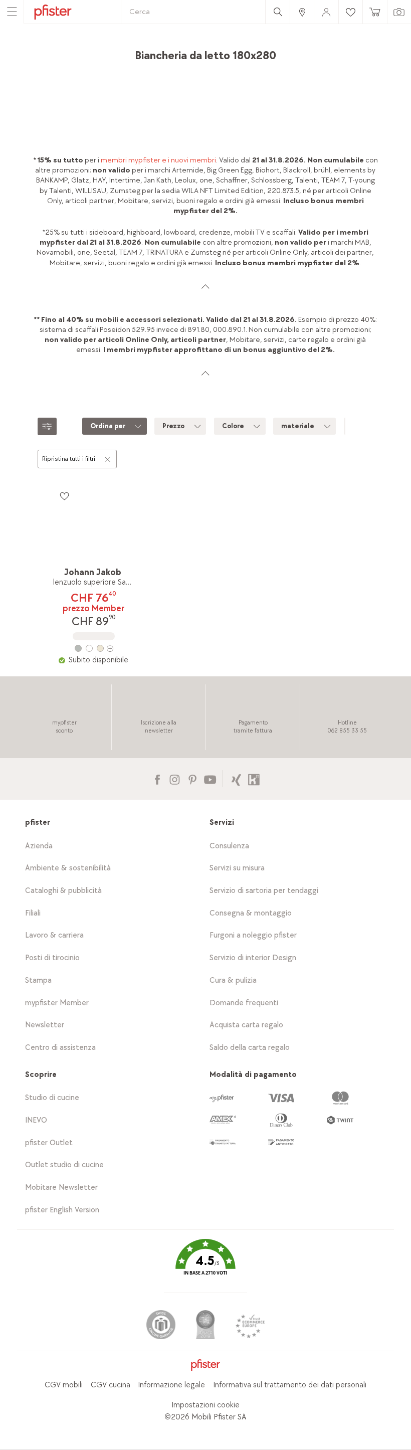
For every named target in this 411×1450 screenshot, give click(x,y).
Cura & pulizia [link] (233, 980)
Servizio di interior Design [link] (253, 958)
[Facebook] (157, 778)
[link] (302, 12)
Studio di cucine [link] (52, 1098)
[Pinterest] (192, 778)
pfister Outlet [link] (49, 1143)
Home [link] (52, 52)
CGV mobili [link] (64, 1385)
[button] (205, 1264)
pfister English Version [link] (62, 1210)
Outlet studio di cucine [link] (64, 1165)
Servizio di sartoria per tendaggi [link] (264, 890)
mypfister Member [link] (57, 1003)
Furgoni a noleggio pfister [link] (253, 935)
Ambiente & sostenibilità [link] (68, 868)
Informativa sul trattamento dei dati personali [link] (289, 1385)
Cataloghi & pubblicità (63, 890)
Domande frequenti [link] (244, 1003)
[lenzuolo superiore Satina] (93, 648)
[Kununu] (254, 778)
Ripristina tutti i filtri (68, 459)
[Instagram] (174, 778)
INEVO (36, 1120)
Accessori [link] (120, 52)
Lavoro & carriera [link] (54, 935)
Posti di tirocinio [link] (52, 958)
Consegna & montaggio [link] (251, 913)
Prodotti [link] (83, 52)
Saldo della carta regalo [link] (250, 1047)
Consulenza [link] (229, 846)
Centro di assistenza (60, 1047)
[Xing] (236, 778)
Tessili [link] (154, 52)
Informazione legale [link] (171, 1385)
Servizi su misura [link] (237, 868)
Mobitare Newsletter (61, 1187)
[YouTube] (210, 778)
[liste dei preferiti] (64, 495)
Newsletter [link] (44, 1025)
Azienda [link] (39, 846)
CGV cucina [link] (110, 1385)
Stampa (38, 980)
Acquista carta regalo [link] (246, 1025)
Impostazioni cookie (205, 1405)
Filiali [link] (33, 913)
